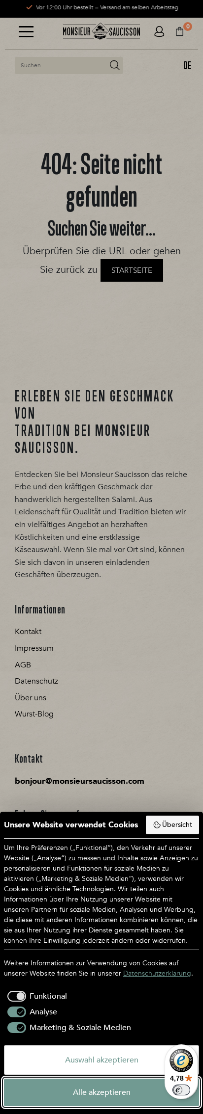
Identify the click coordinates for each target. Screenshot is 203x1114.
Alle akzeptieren (102, 1092)
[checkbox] (35, 996)
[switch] (181, 1090)
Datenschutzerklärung (157, 973)
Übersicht (177, 824)
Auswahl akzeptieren (101, 1060)
